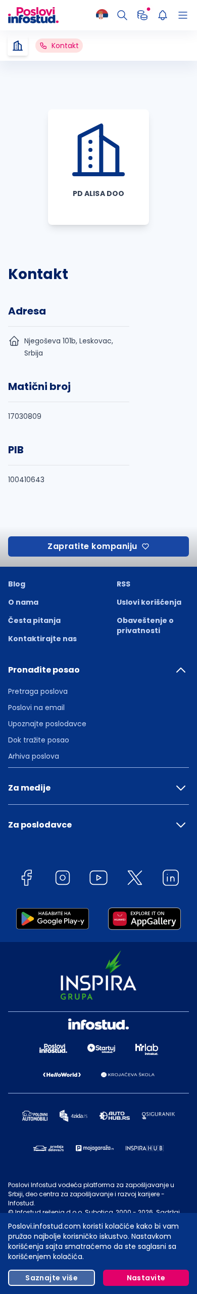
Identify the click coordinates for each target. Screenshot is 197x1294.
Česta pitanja (34, 620)
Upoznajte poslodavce (47, 724)
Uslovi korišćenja (149, 602)
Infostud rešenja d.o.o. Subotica (64, 1212)
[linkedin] (171, 879)
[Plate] (142, 15)
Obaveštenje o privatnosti (145, 625)
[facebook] (26, 879)
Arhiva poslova (33, 756)
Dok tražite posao (38, 740)
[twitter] (135, 879)
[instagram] (63, 879)
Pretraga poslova (38, 691)
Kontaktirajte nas (42, 639)
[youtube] (98, 879)
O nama (23, 602)
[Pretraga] (122, 15)
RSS (123, 584)
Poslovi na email (36, 707)
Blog (16, 584)
